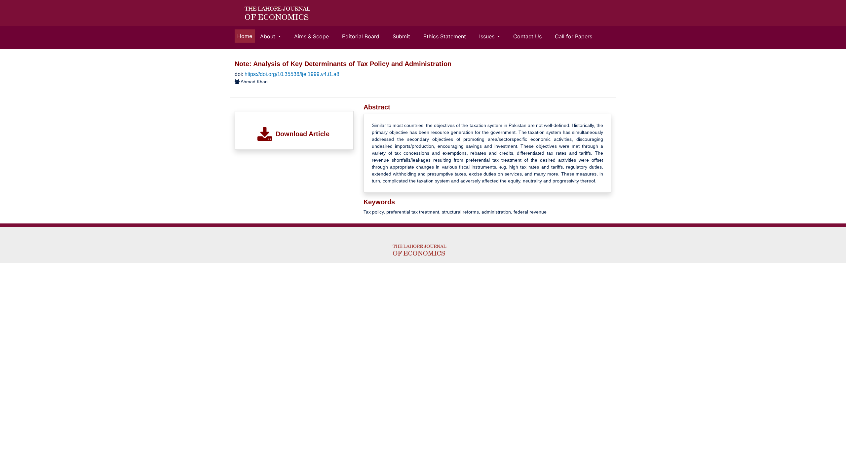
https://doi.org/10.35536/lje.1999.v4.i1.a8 (292, 74)
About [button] (268, 36)
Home (246, 35)
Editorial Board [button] (360, 36)
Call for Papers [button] (573, 36)
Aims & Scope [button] (311, 36)
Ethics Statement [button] (444, 36)
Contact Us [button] (527, 36)
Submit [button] (401, 36)
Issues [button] (487, 36)
